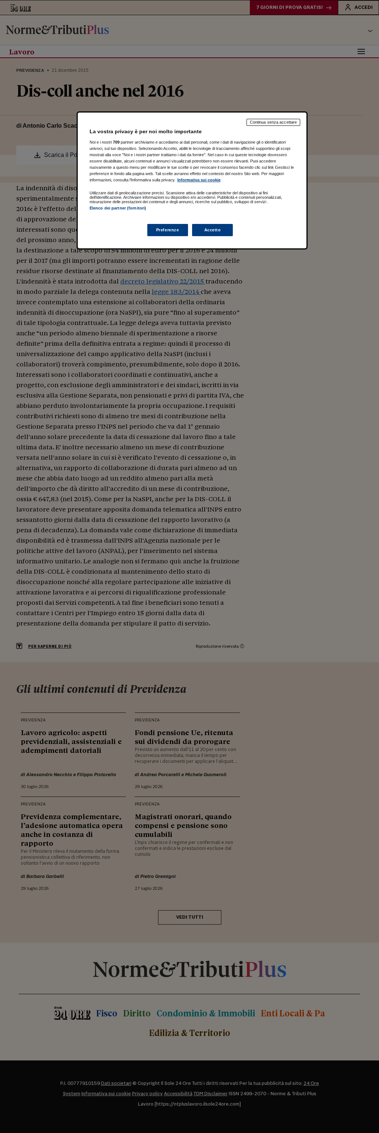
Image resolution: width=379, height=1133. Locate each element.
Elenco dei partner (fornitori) (118, 208)
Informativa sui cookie (199, 180)
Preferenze (167, 230)
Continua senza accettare (273, 122)
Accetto (212, 230)
